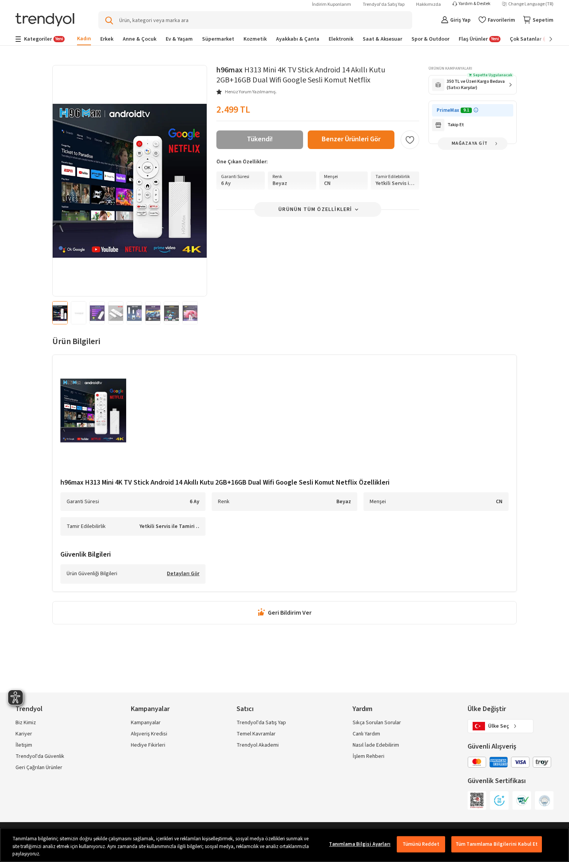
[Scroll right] (545, 39)
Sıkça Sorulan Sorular (377, 723)
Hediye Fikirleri (148, 745)
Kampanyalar (146, 723)
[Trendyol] (44, 20)
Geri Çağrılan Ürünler (38, 767)
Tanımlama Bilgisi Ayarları (359, 844)
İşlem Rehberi (368, 756)
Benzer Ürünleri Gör (351, 139)
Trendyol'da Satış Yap (383, 4)
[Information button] (475, 110)
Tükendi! (260, 139)
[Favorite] (410, 139)
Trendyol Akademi (258, 745)
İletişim (23, 745)
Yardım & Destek (474, 4)
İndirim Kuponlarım (331, 4)
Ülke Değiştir (487, 709)
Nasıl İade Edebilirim (376, 745)
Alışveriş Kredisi (149, 734)
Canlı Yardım (366, 734)
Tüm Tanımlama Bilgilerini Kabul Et (497, 844)
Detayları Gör (183, 574)
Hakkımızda (428, 4)
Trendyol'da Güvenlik (39, 756)
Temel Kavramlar (256, 734)
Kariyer (23, 734)
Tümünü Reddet (421, 844)
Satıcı (245, 709)
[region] (284, 845)
